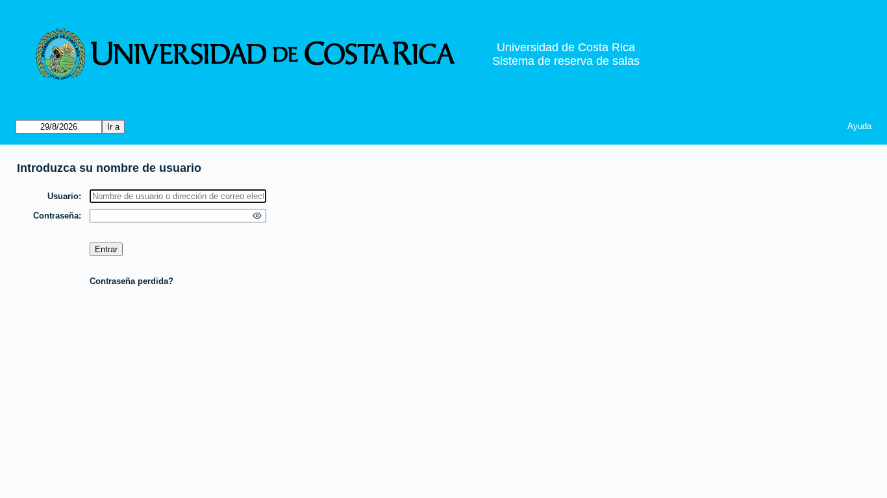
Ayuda (859, 126)
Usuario (63, 196)
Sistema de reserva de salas (566, 60)
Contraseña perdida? (131, 281)
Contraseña (56, 215)
